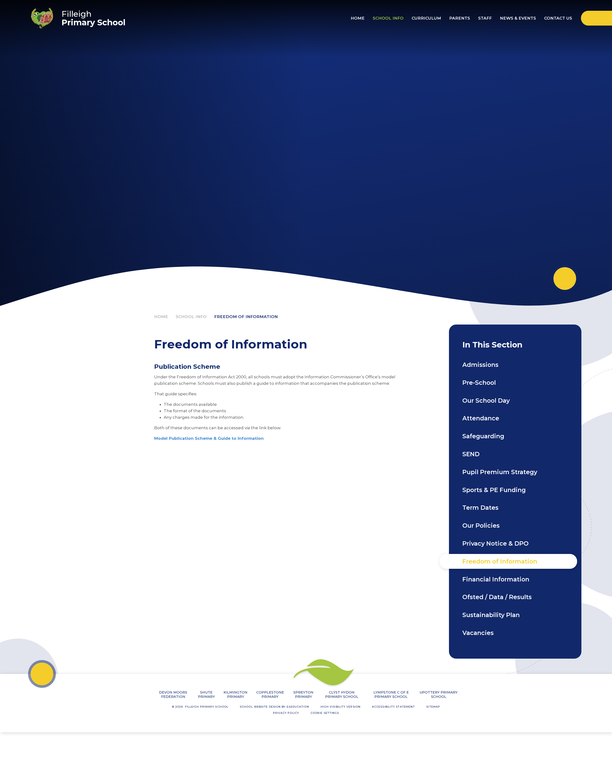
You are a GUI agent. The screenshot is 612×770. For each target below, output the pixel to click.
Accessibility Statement (393, 706)
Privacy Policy (286, 713)
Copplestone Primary (270, 694)
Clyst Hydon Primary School (341, 694)
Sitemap (433, 706)
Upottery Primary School (439, 694)
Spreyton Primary (303, 694)
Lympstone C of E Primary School (391, 694)
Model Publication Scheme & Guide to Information (209, 438)
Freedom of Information (246, 316)
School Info (191, 316)
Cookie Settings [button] (325, 713)
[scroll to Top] (42, 673)
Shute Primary (206, 694)
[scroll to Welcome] (564, 278)
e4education (298, 706)
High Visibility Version (341, 706)
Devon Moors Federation (173, 694)
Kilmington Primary (235, 694)
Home (161, 316)
